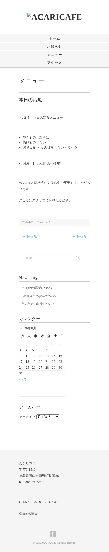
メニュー (54, 55)
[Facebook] (54, 534)
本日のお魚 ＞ (81, 236)
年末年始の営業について (38, 304)
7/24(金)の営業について (37, 288)
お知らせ (54, 46)
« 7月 (23, 379)
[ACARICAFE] (54, 17)
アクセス (54, 63)
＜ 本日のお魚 (28, 236)
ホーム (54, 38)
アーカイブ (27, 417)
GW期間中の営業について (39, 296)
